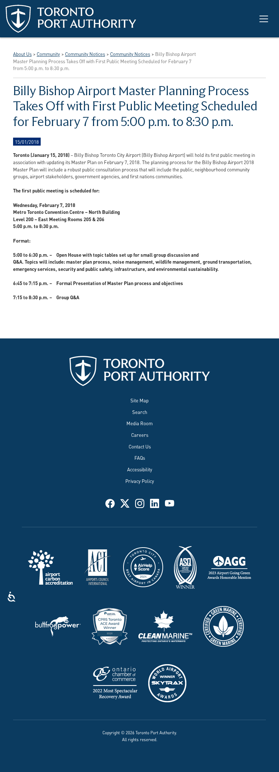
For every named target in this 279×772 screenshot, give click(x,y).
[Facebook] (109, 502)
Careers (139, 434)
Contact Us (140, 446)
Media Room (139, 423)
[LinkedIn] (154, 502)
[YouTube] (169, 502)
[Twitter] (124, 502)
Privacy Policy (139, 480)
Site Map (139, 400)
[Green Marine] (223, 625)
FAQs (139, 457)
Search (139, 411)
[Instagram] (139, 502)
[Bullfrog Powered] (58, 625)
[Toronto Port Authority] (70, 18)
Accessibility (139, 469)
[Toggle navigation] (264, 19)
